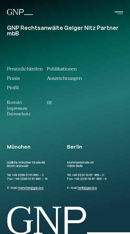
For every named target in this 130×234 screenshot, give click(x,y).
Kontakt (14, 103)
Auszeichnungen (64, 79)
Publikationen (62, 69)
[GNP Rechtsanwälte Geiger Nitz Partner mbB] (20, 14)
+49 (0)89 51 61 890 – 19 (30, 179)
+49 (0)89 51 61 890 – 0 (27, 175)
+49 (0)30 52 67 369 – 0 (88, 175)
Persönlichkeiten (25, 69)
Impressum (17, 108)
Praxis (13, 79)
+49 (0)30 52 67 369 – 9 (90, 179)
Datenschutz (18, 114)
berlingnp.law (87, 188)
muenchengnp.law (31, 188)
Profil (13, 88)
